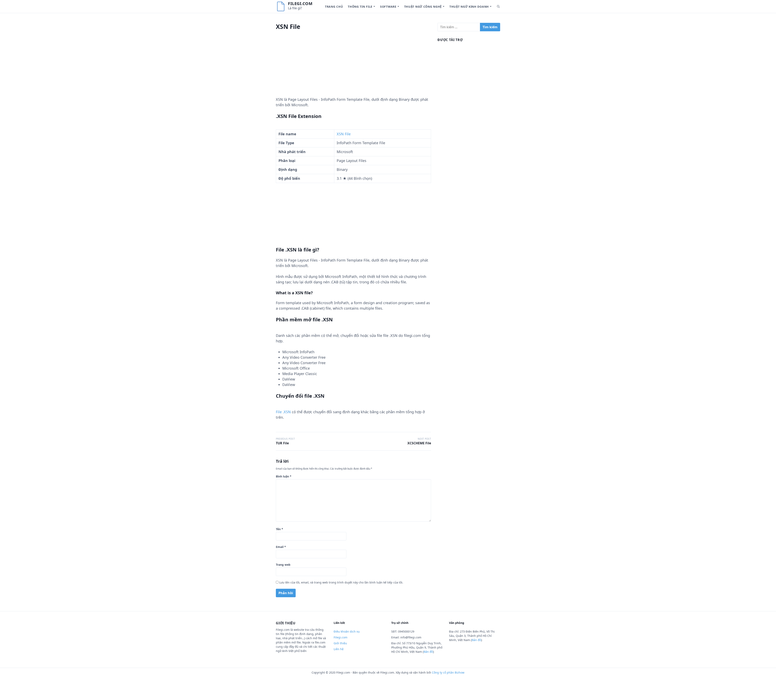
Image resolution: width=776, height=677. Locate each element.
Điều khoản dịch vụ (347, 631)
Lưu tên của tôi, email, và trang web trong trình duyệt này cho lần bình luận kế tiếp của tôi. (341, 582)
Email (281, 547)
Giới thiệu (340, 643)
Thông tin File (360, 6)
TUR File (282, 443)
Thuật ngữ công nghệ (423, 6)
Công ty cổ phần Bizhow (448, 672)
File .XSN (283, 411)
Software (388, 6)
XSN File (344, 133)
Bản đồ (428, 652)
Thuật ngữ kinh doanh (469, 6)
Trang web (283, 565)
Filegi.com (300, 3)
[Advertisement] (353, 68)
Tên (279, 529)
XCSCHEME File (419, 443)
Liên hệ (339, 649)
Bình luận (283, 476)
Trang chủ (334, 6)
